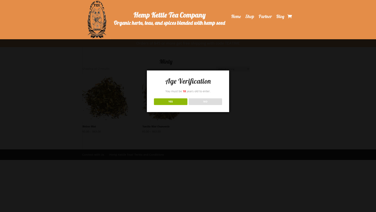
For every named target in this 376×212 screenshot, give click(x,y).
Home (236, 16)
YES (170, 101)
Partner (265, 16)
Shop (249, 16)
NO (205, 101)
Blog (280, 16)
